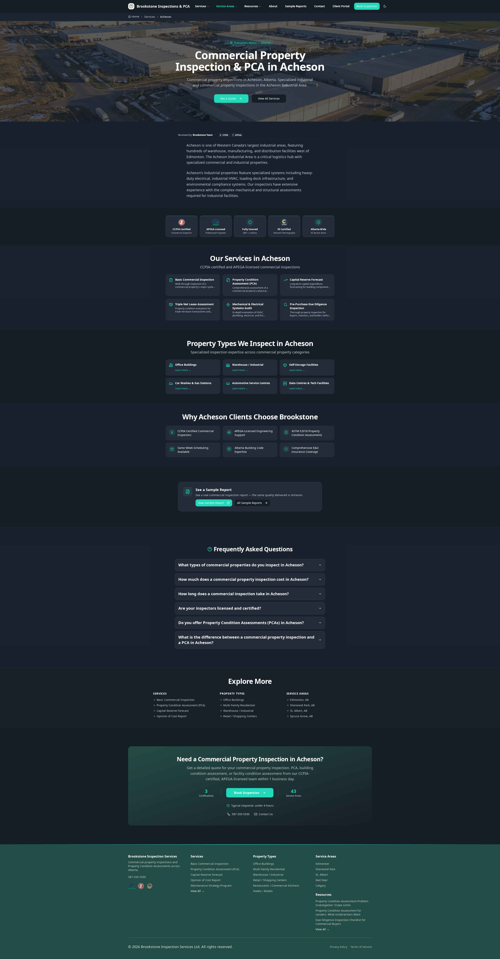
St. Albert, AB (298, 711)
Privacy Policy (338, 947)
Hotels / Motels (263, 891)
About (273, 6)
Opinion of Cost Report (172, 716)
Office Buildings (233, 700)
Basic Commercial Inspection (176, 700)
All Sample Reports (249, 503)
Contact (319, 6)
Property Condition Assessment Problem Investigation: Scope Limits (342, 903)
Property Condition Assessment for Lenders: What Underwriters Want (338, 912)
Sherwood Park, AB (302, 705)
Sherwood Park (325, 869)
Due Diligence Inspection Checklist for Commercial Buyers (341, 922)
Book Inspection (366, 6)
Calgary (321, 885)
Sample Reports (295, 6)
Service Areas (225, 6)
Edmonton (322, 864)
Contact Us (266, 814)
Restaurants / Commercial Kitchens (276, 885)
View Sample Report (211, 503)
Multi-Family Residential (239, 705)
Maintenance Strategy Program (211, 885)
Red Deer (322, 880)
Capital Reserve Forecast (173, 711)
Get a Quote (228, 98)
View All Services (269, 98)
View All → (197, 891)
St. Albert (322, 874)
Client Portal (341, 6)
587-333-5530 (240, 814)
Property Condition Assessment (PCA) (181, 705)
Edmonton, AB (299, 700)
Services (200, 6)
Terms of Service (361, 947)
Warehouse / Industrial (238, 711)
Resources (251, 6)
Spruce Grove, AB (301, 716)
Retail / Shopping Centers (240, 716)
